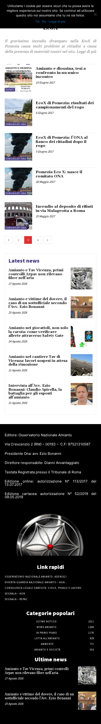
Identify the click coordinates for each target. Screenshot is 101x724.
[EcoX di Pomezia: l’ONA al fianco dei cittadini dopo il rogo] (18, 147)
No (44, 21)
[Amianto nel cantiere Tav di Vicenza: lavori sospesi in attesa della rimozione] (82, 365)
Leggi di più (57, 21)
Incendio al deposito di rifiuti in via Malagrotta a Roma (64, 208)
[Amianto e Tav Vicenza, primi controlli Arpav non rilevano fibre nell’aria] (82, 278)
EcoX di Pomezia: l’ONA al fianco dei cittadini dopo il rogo (62, 141)
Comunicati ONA (16, 124)
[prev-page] (9, 240)
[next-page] (47, 240)
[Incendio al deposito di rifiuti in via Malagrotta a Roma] (18, 216)
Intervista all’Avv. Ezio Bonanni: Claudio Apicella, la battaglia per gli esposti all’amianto (35, 391)
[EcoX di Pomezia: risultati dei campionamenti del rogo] (18, 112)
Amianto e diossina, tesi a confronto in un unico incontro (61, 72)
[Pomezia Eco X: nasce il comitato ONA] (18, 181)
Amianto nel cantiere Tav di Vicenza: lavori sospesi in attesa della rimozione (37, 361)
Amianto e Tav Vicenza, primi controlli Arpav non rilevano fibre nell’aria (35, 274)
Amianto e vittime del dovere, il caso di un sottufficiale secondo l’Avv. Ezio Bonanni (37, 303)
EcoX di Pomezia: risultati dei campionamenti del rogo (65, 105)
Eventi (10, 89)
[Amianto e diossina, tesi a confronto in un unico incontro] (18, 78)
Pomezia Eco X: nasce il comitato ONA (59, 174)
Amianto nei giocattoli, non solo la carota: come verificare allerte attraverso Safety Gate (38, 332)
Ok (38, 21)
